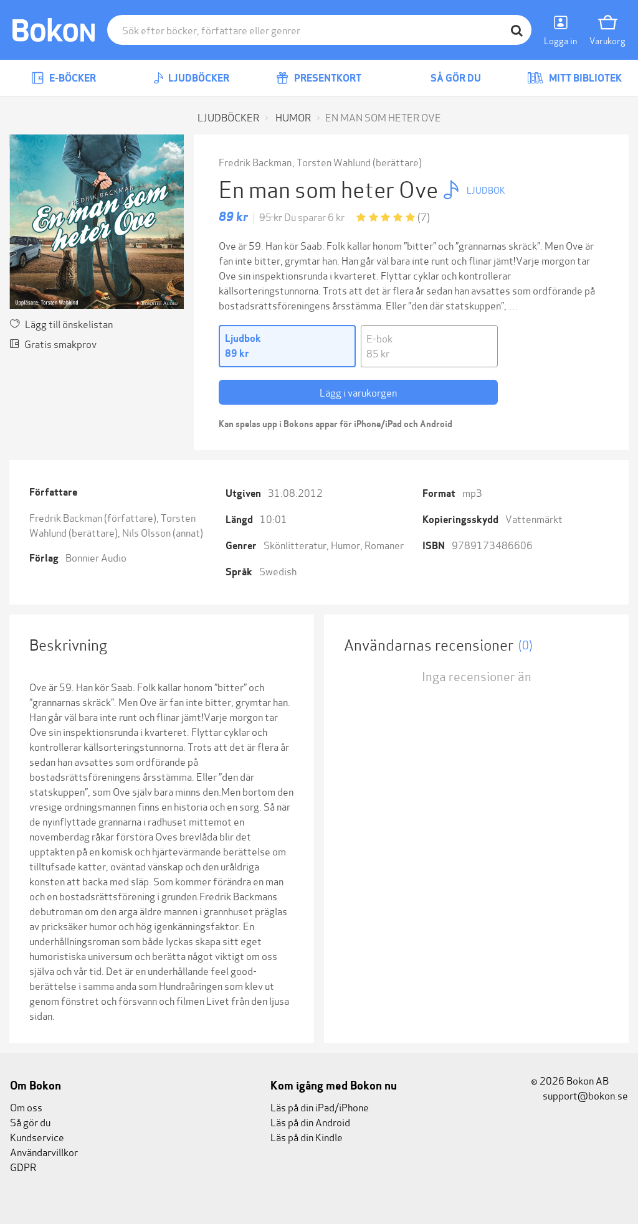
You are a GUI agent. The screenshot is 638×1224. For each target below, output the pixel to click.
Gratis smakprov (60, 343)
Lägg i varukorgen (358, 392)
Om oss (26, 1106)
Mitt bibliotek (584, 78)
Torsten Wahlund (334, 161)
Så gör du (455, 78)
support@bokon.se (584, 1095)
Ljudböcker (197, 78)
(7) (423, 216)
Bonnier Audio (95, 557)
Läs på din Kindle (306, 1136)
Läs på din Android (310, 1121)
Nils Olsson (146, 532)
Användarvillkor (44, 1151)
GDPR (23, 1166)
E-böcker (71, 78)
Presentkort (326, 78)
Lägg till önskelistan (69, 323)
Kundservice (37, 1136)
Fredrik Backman (255, 161)
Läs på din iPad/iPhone (319, 1106)
